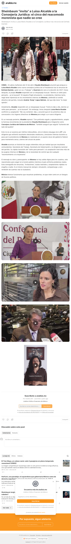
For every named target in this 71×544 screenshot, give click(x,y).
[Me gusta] (3, 33)
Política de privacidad (47, 507)
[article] (35, 466)
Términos (38, 535)
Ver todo (6, 508)
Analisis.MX (9, 27)
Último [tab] (13, 456)
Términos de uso (35, 505)
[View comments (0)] (8, 33)
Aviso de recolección (47, 535)
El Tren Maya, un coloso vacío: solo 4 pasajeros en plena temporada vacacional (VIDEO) (27, 462)
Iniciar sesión (63, 3)
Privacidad (32, 535)
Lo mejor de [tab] (6, 456)
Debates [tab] (19, 456)
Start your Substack (30, 538)
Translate (5, 7)
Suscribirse (53, 3)
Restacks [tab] (15, 433)
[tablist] (10, 433)
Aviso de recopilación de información (29, 507)
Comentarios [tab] (6, 433)
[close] (53, 481)
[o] (35, 199)
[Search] (68, 456)
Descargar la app (43, 538)
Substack (28, 542)
